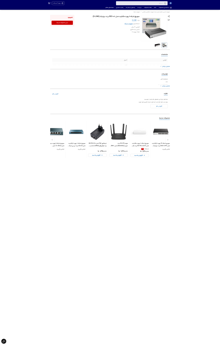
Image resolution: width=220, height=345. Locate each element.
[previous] (168, 139)
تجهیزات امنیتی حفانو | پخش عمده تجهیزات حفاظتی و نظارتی (156, 12)
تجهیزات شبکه (137, 12)
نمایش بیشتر (166, 66)
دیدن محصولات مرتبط (62, 23)
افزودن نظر (55, 94)
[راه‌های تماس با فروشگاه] (3, 341)
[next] (52, 139)
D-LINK (134, 20)
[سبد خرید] (49, 3)
